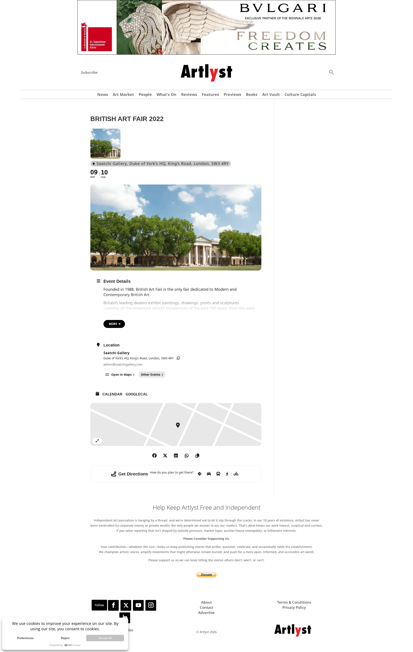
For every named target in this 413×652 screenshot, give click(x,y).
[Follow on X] (125, 605)
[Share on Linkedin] (176, 455)
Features (210, 95)
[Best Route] (200, 474)
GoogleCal (137, 394)
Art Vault (271, 95)
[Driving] (209, 474)
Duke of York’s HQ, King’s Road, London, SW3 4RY (138, 358)
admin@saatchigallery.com (122, 364)
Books (251, 95)
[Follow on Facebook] (113, 605)
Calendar (112, 394)
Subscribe (89, 72)
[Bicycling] (236, 474)
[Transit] (218, 474)
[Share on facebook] (154, 455)
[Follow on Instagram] (150, 605)
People (145, 95)
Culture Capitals (300, 95)
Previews (232, 95)
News (102, 95)
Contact (206, 607)
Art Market (123, 95)
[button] (331, 72)
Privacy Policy (294, 607)
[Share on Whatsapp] (186, 455)
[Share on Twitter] (165, 455)
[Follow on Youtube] (138, 605)
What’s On (166, 95)
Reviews (189, 95)
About (206, 602)
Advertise (206, 612)
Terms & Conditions (294, 602)
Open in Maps (121, 374)
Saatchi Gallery (116, 353)
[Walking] (227, 474)
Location (111, 345)
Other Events (150, 374)
